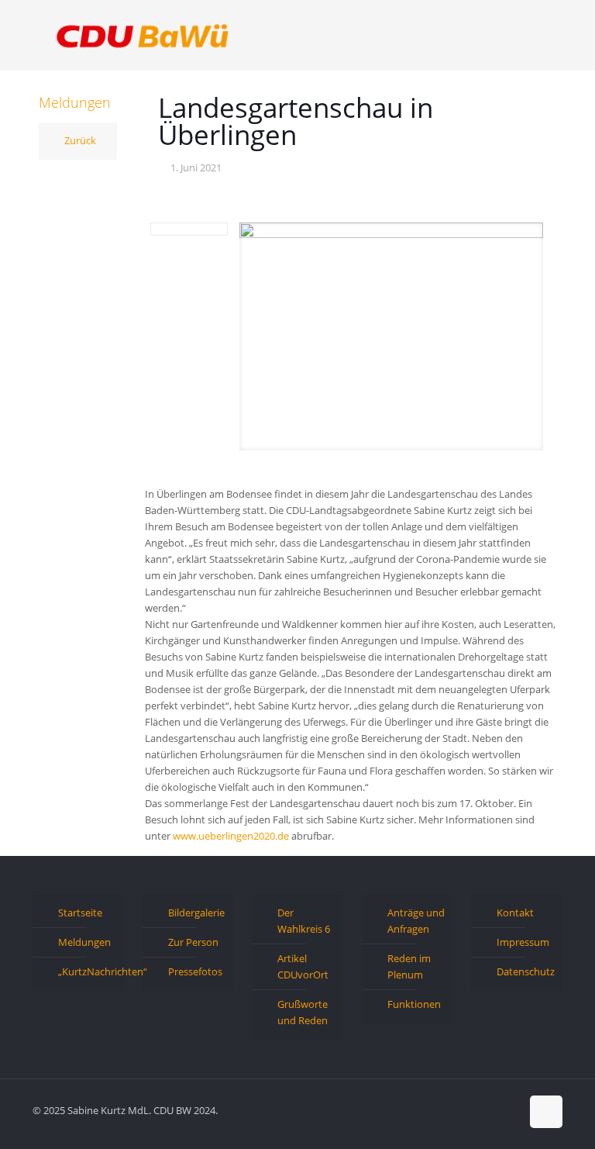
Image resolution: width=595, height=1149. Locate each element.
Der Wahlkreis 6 (303, 921)
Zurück (80, 140)
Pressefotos (195, 971)
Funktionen (414, 1004)
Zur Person (193, 942)
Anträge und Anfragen (416, 921)
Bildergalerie (196, 913)
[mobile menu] (537, 35)
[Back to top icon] (546, 1112)
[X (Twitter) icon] (476, 1109)
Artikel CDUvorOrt (302, 966)
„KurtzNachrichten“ (87, 971)
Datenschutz (526, 971)
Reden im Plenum (409, 966)
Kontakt (515, 913)
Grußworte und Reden (302, 1012)
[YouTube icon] (492, 1109)
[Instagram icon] (508, 1109)
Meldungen (84, 942)
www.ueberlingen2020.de (231, 836)
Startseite (80, 913)
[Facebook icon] (460, 1109)
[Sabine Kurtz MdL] (142, 35)
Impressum (523, 942)
